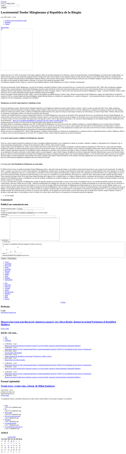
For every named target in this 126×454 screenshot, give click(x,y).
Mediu (7, 274)
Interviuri (7, 286)
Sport (6, 276)
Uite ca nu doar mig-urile (12, 416)
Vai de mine (8, 412)
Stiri (6, 283)
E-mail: (3, 211)
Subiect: (3, 216)
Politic (7, 267)
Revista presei (9, 292)
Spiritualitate (9, 280)
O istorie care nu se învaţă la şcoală (15, 20)
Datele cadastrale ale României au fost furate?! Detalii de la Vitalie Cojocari (28, 356)
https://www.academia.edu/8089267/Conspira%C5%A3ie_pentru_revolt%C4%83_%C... (40, 120)
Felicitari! (8, 420)
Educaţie (7, 271)
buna (6, 405)
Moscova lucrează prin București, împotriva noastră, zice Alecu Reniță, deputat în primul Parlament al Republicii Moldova (43, 346)
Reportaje (8, 22)
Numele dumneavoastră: (9, 209)
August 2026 (12, 437)
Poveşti (7, 299)
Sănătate (7, 278)
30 (11, 441)
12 (8, 445)
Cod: (4, 253)
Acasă (7, 262)
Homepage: (4, 214)
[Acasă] (3, 1)
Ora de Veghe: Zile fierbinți (13, 353)
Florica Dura (5, 27)
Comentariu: (5, 240)
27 (11, 450)
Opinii (7, 290)
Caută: (3, 5)
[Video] (63, 302)
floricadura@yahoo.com (8, 312)
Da (6, 409)
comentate (8, 340)
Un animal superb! (10, 423)
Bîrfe (6, 297)
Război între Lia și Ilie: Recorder (15, 360)
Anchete (7, 288)
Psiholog (7, 294)
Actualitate (8, 264)
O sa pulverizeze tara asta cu (13, 427)
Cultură (7, 24)
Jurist (6, 295)
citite (6, 339)
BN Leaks (8, 265)
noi (6, 337)
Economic (8, 269)
